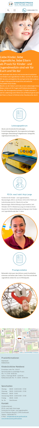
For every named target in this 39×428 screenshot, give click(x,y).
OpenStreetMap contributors (31, 352)
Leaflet (21, 352)
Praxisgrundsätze (19, 270)
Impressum (5, 361)
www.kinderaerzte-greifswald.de (12, 418)
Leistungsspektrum (20, 125)
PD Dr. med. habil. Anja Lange (19, 194)
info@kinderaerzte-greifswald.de (17, 416)
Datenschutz (5, 363)
